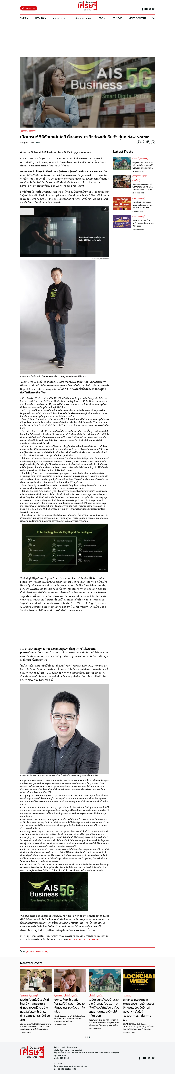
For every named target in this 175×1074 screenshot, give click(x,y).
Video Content (137, 18)
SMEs (23, 18)
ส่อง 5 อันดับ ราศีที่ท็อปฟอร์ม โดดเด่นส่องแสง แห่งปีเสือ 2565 (143, 223)
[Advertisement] (87, 38)
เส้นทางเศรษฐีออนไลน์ (39, 951)
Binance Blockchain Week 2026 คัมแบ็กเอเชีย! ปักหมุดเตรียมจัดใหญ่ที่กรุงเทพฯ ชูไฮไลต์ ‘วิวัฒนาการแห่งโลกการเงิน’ (138, 1009)
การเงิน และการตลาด (82, 18)
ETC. (101, 18)
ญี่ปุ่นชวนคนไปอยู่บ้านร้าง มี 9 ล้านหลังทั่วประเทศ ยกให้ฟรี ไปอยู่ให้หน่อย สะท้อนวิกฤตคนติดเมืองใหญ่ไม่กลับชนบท (143, 168)
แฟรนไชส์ (57, 18)
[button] (85, 1037)
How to (39, 18)
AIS (28, 951)
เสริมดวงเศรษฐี (139, 198)
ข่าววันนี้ (23, 132)
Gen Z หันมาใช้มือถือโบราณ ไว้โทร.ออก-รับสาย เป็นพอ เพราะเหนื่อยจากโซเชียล (69, 1005)
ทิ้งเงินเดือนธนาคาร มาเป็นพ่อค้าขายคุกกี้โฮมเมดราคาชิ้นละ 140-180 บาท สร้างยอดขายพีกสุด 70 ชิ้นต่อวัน (143, 188)
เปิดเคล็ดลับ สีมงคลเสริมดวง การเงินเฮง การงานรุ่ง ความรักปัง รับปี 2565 (142, 205)
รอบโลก (144, 158)
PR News (117, 18)
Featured (137, 177)
